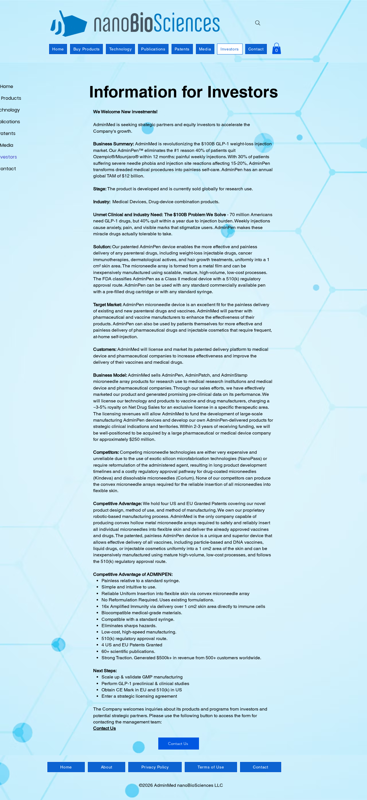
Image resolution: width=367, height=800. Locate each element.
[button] (276, 48)
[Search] (258, 23)
